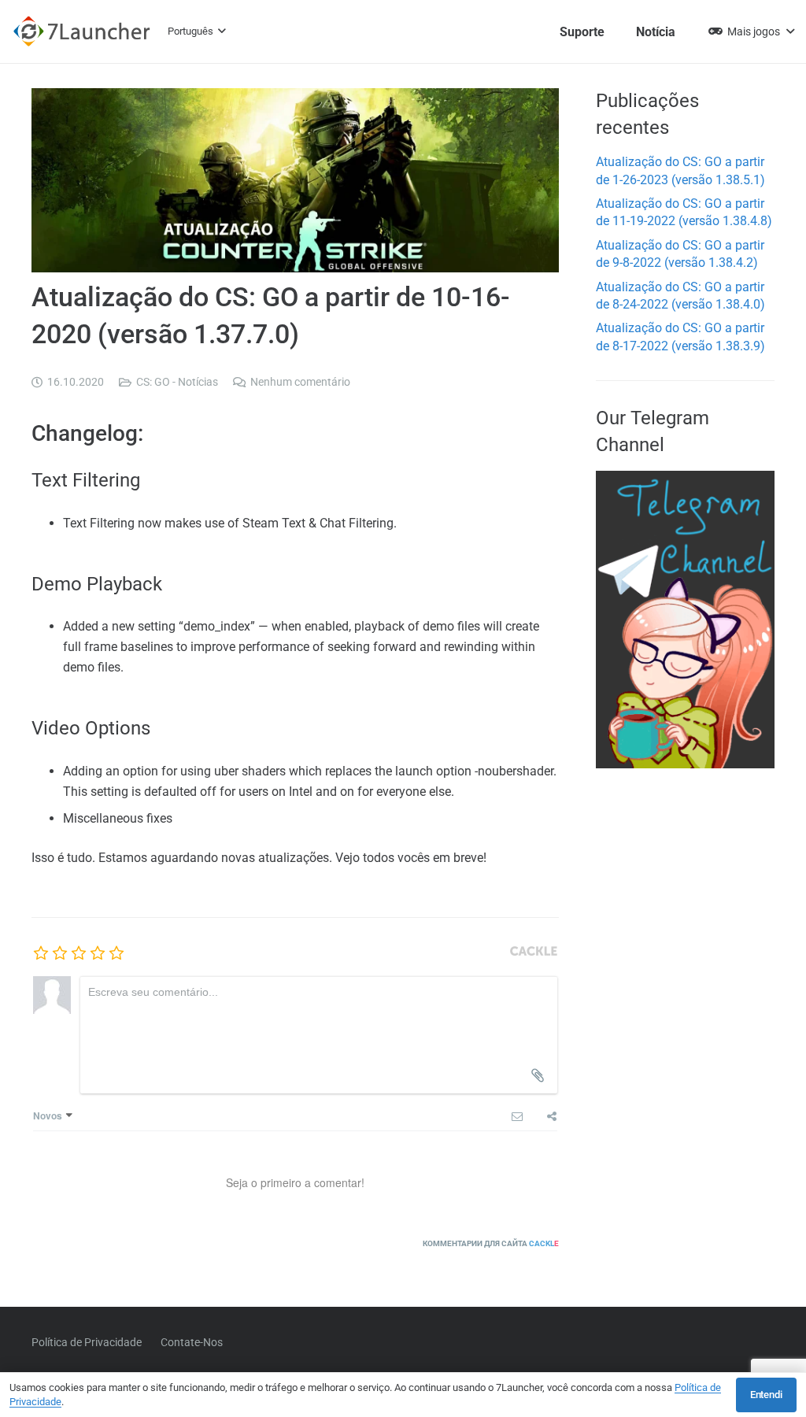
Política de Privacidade (86, 1342)
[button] (196, 31)
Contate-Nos (192, 1342)
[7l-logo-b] (81, 31)
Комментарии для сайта (491, 1243)
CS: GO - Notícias (177, 382)
